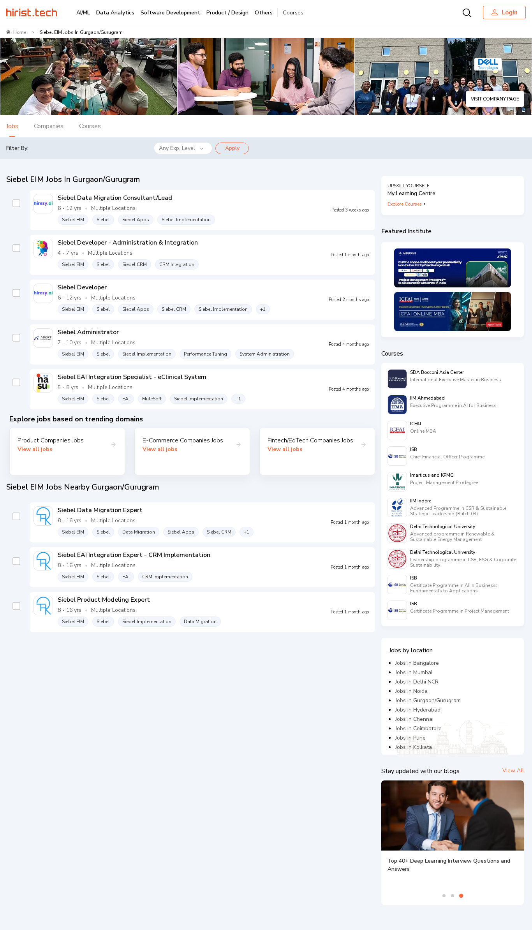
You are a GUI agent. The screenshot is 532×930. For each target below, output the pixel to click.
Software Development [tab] (170, 12)
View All (513, 770)
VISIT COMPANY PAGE (495, 99)
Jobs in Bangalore (417, 663)
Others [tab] (264, 12)
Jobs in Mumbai (413, 672)
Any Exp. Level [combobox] (177, 148)
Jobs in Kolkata (413, 747)
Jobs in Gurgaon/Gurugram (428, 700)
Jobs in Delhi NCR (417, 681)
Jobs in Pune (410, 738)
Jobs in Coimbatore (418, 728)
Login (510, 12)
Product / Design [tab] (227, 12)
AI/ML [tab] (83, 12)
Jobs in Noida (411, 691)
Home (19, 32)
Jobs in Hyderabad (417, 709)
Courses (293, 12)
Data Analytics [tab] (115, 12)
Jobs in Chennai (414, 719)
